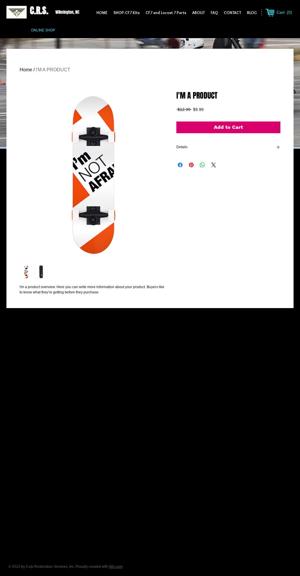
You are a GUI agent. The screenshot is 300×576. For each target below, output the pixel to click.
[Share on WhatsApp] (202, 164)
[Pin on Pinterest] (191, 164)
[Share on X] (213, 164)
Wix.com (115, 567)
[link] (284, 12)
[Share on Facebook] (180, 164)
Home (26, 69)
